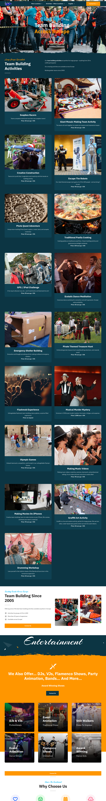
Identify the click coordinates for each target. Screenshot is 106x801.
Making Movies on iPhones (28, 513)
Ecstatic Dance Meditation (78, 296)
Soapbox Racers (28, 115)
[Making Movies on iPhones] (28, 485)
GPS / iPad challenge (28, 287)
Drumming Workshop (28, 567)
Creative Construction (28, 172)
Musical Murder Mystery (78, 409)
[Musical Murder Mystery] (77, 367)
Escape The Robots (77, 178)
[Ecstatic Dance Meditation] (77, 254)
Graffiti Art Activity (78, 517)
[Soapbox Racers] (28, 79)
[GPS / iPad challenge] (28, 254)
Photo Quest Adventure (28, 225)
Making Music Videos (78, 468)
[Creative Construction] (25, 136)
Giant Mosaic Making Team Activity (78, 121)
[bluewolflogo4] (8, 2)
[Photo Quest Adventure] (26, 195)
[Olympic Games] (28, 426)
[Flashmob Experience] (28, 367)
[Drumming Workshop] (28, 534)
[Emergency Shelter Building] (28, 313)
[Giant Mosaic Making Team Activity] (77, 79)
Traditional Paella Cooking (77, 237)
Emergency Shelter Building (28, 350)
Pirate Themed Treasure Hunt (78, 346)
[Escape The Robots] (77, 136)
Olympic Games (28, 459)
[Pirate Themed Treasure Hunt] (77, 313)
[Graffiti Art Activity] (77, 485)
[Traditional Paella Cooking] (77, 195)
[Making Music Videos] (77, 426)
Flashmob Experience (28, 409)
